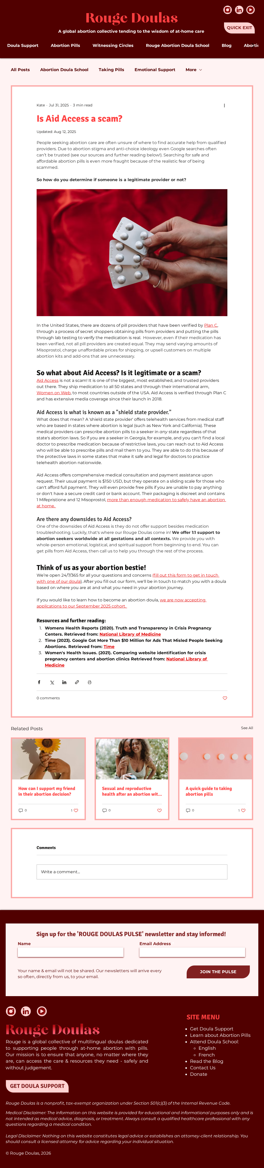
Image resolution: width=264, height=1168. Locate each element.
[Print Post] (89, 682)
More (191, 69)
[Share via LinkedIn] (64, 682)
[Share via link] (77, 682)
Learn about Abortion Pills (220, 1035)
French (207, 1055)
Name (24, 944)
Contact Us (203, 1068)
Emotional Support (155, 69)
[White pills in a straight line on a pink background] (215, 759)
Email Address (155, 944)
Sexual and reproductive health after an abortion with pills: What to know (131, 791)
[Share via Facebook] (39, 682)
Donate (198, 1074)
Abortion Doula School (64, 69)
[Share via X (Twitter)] (51, 682)
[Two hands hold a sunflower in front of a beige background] (48, 759)
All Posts (20, 69)
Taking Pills (111, 69)
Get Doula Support (211, 1029)
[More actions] (224, 105)
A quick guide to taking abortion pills (209, 791)
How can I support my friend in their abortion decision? (46, 791)
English (207, 1048)
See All (247, 728)
